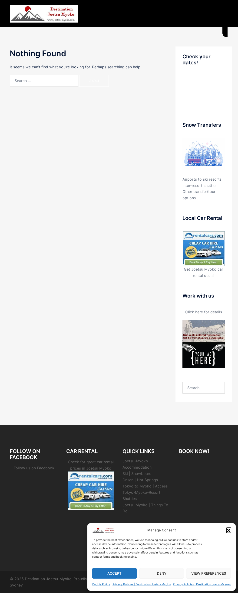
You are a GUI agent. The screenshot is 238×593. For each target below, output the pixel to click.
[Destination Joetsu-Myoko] (44, 13)
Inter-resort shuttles (199, 185)
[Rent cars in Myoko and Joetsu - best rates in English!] (204, 248)
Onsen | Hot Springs (140, 479)
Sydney (16, 585)
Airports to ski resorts (201, 179)
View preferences (208, 573)
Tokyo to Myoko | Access (145, 486)
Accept (114, 573)
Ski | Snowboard (137, 473)
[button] (228, 530)
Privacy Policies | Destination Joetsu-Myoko (141, 584)
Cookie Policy (101, 584)
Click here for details (203, 312)
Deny (161, 573)
